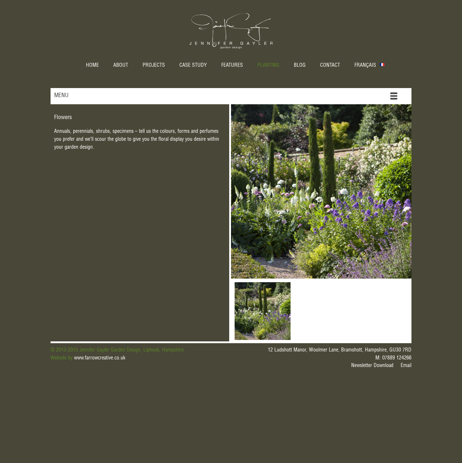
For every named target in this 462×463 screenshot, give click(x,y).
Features (232, 65)
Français (365, 65)
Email (406, 365)
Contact (330, 65)
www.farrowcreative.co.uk (99, 358)
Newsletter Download (372, 365)
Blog (300, 65)
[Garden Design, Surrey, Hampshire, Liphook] (263, 311)
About (120, 65)
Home (92, 65)
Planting (268, 65)
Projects (154, 65)
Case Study (193, 65)
